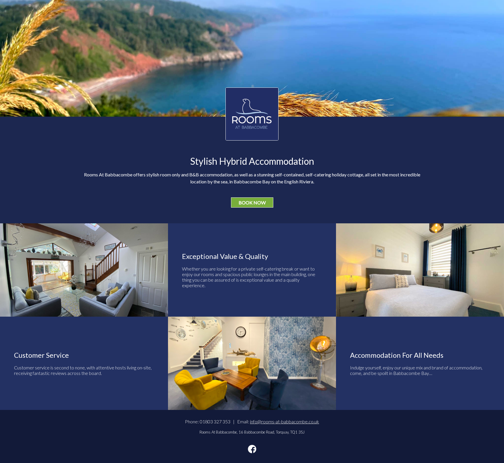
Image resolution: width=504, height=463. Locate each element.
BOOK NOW (252, 202)
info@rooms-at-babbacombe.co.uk (284, 421)
